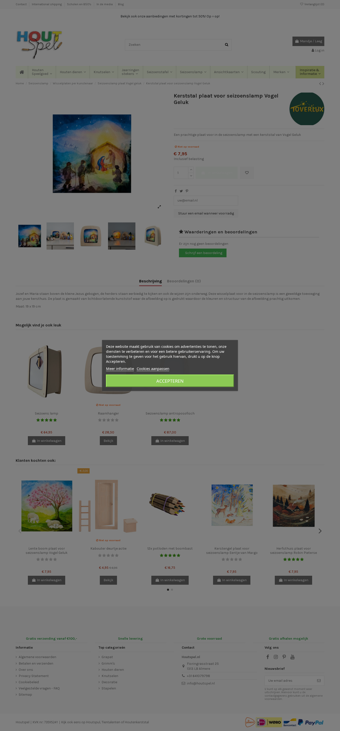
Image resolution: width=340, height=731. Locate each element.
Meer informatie (120, 368)
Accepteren (170, 381)
